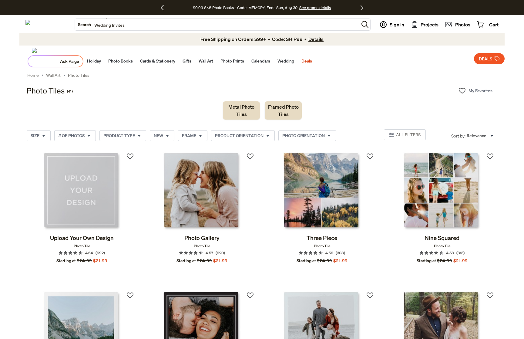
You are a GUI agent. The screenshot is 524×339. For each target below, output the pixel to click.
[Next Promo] (362, 7)
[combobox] (217, 24)
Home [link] (33, 75)
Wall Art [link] (53, 75)
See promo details (315, 7)
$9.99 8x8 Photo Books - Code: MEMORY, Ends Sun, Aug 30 (245, 7)
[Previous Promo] (164, 7)
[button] (365, 24)
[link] (241, 110)
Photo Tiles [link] (78, 75)
